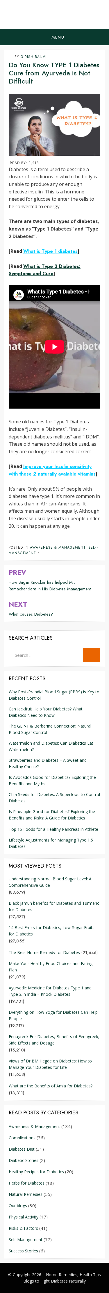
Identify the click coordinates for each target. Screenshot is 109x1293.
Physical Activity (23, 1217)
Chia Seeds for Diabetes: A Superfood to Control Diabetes (54, 798)
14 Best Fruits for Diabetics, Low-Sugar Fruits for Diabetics (51, 931)
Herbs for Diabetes (26, 1183)
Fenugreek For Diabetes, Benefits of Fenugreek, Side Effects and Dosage (54, 1040)
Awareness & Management (57, 547)
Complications (22, 1137)
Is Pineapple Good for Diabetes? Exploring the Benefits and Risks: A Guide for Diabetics (52, 815)
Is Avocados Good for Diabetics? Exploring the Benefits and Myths (52, 780)
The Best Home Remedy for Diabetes (44, 952)
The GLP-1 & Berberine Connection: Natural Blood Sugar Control (50, 729)
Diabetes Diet (22, 1149)
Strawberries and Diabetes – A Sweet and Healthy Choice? (48, 763)
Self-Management (25, 1239)
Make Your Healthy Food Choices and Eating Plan (50, 967)
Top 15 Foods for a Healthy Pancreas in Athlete (53, 829)
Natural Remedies (25, 1194)
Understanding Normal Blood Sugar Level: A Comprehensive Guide (50, 882)
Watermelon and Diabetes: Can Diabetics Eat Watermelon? (51, 746)
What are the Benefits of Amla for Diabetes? (50, 1086)
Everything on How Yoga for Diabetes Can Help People (53, 1015)
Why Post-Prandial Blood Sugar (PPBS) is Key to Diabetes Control (54, 695)
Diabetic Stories (23, 1160)
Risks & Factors (23, 1228)
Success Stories (23, 1251)
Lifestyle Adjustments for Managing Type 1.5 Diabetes (51, 843)
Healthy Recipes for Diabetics (36, 1171)
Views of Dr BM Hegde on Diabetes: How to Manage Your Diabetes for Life (50, 1064)
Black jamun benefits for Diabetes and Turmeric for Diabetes (54, 906)
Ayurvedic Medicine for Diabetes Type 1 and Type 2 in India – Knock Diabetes (50, 991)
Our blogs (18, 1205)
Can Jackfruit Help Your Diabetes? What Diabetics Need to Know (46, 712)
